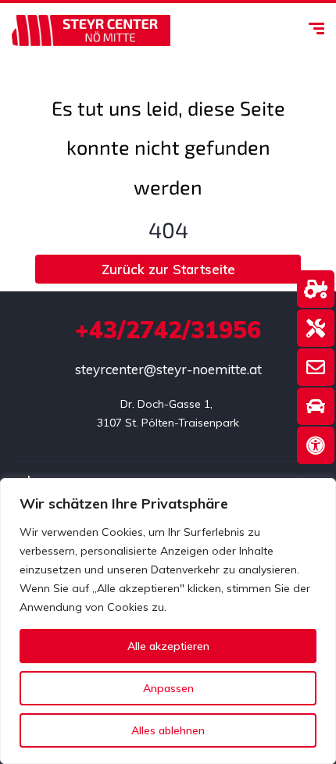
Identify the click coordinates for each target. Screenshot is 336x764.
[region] (168, 621)
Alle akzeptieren (168, 646)
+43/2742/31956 (168, 330)
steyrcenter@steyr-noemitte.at (168, 369)
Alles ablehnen (168, 730)
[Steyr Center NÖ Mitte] (91, 30)
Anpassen (168, 688)
